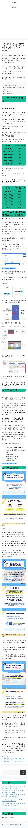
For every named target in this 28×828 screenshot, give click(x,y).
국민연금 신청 (7, 91)
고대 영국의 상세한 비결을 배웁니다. (14, 759)
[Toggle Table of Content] (22, 83)
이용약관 (17, 825)
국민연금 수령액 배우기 (10, 85)
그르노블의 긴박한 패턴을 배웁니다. (14, 761)
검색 (3, 768)
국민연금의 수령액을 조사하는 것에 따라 (14, 88)
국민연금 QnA (8, 93)
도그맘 (14, 2)
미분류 (6, 756)
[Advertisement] (14, 24)
